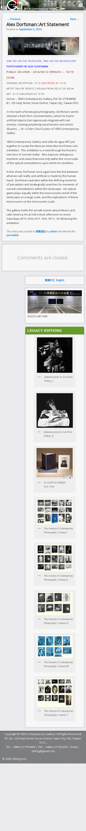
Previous (13, 19)
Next (74, 19)
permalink (12, 235)
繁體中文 (50, 280)
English (60, 280)
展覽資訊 (41, 231)
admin (53, 231)
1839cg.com (19, 759)
